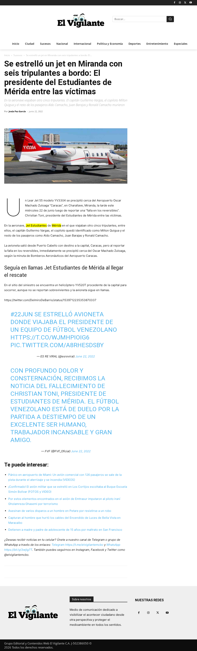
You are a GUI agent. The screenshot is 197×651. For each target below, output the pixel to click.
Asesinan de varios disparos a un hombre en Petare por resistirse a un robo (59, 511)
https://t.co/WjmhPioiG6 (49, 337)
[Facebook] (174, 3)
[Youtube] (190, 3)
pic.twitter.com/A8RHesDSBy (57, 345)
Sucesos (17, 55)
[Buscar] (170, 19)
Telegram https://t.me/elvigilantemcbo (77, 545)
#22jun (21, 314)
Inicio (7, 55)
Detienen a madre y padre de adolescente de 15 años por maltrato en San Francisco (65, 529)
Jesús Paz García (17, 111)
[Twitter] (185, 3)
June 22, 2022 (85, 356)
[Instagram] (180, 3)
